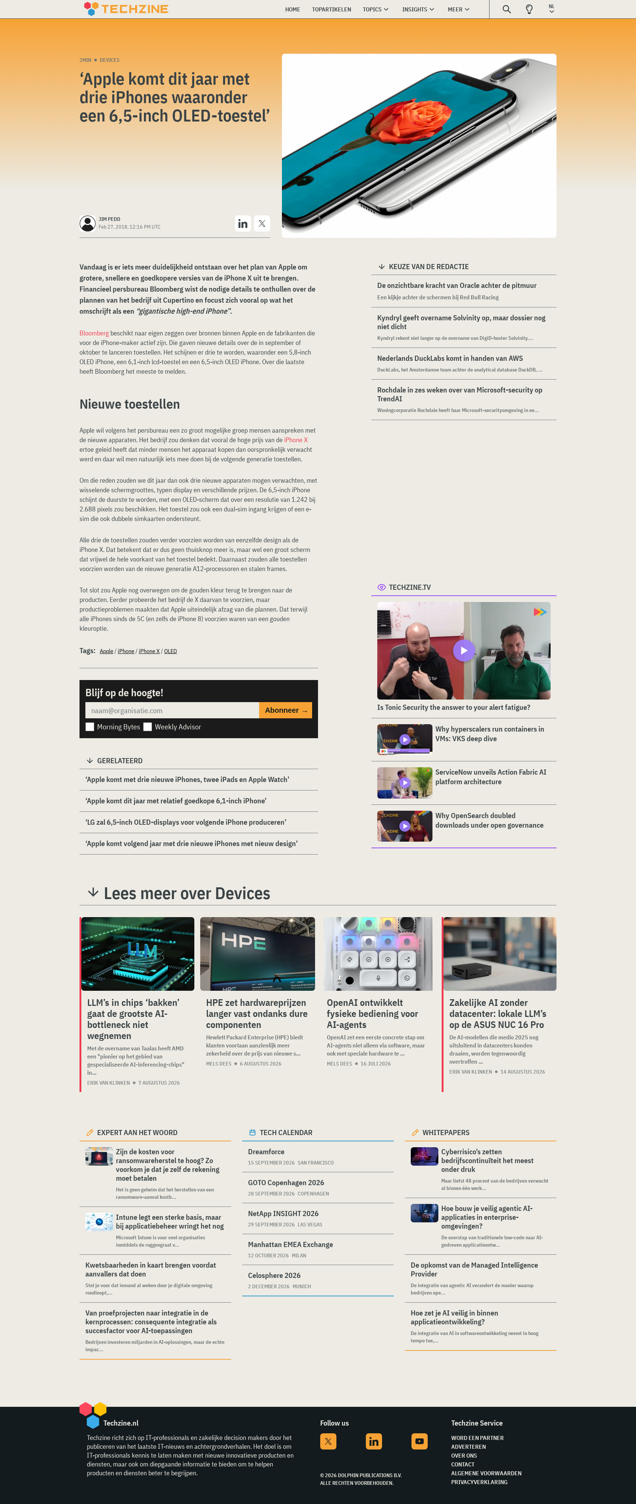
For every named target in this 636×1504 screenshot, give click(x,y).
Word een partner (477, 1437)
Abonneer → (286, 710)
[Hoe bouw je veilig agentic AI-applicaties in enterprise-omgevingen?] (424, 1226)
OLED (170, 651)
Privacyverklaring (479, 1482)
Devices (110, 60)
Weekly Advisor (178, 727)
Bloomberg (94, 333)
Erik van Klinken (108, 1082)
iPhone (126, 651)
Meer (455, 9)
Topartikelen (331, 9)
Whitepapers (446, 1132)
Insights (414, 9)
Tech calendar (286, 1132)
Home (292, 9)
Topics (372, 9)
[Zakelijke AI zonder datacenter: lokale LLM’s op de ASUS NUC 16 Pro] (500, 954)
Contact (462, 1464)
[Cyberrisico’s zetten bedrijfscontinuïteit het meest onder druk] (424, 1169)
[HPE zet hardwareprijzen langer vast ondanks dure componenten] (257, 954)
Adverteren (468, 1446)
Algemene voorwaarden (486, 1473)
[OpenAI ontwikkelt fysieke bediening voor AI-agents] (378, 954)
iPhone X (296, 440)
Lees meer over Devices (187, 893)
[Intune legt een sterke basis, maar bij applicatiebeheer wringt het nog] (99, 1230)
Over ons (464, 1455)
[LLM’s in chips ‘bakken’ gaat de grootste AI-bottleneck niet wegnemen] (137, 954)
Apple (106, 651)
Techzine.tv (410, 587)
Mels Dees (219, 1063)
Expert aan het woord (137, 1132)
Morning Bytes (118, 727)
